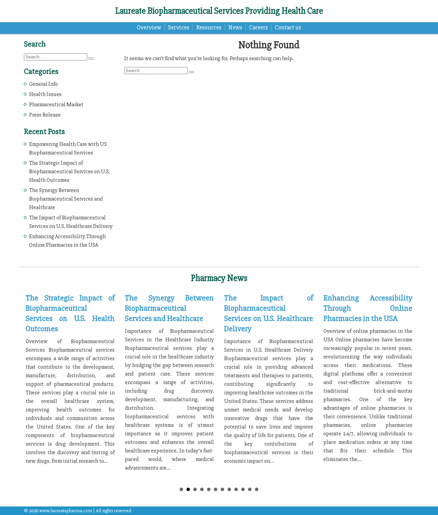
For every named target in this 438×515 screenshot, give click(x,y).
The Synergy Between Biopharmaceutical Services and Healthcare (66, 199)
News (235, 27)
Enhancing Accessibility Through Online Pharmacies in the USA (367, 308)
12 (256, 489)
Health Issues (45, 94)
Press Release (45, 114)
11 (250, 489)
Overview (149, 27)
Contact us (288, 27)
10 (243, 489)
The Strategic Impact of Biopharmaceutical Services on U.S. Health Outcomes (69, 172)
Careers (258, 27)
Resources (208, 27)
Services (178, 27)
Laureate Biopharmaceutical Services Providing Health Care (219, 10)
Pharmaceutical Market (56, 104)
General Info (43, 84)
